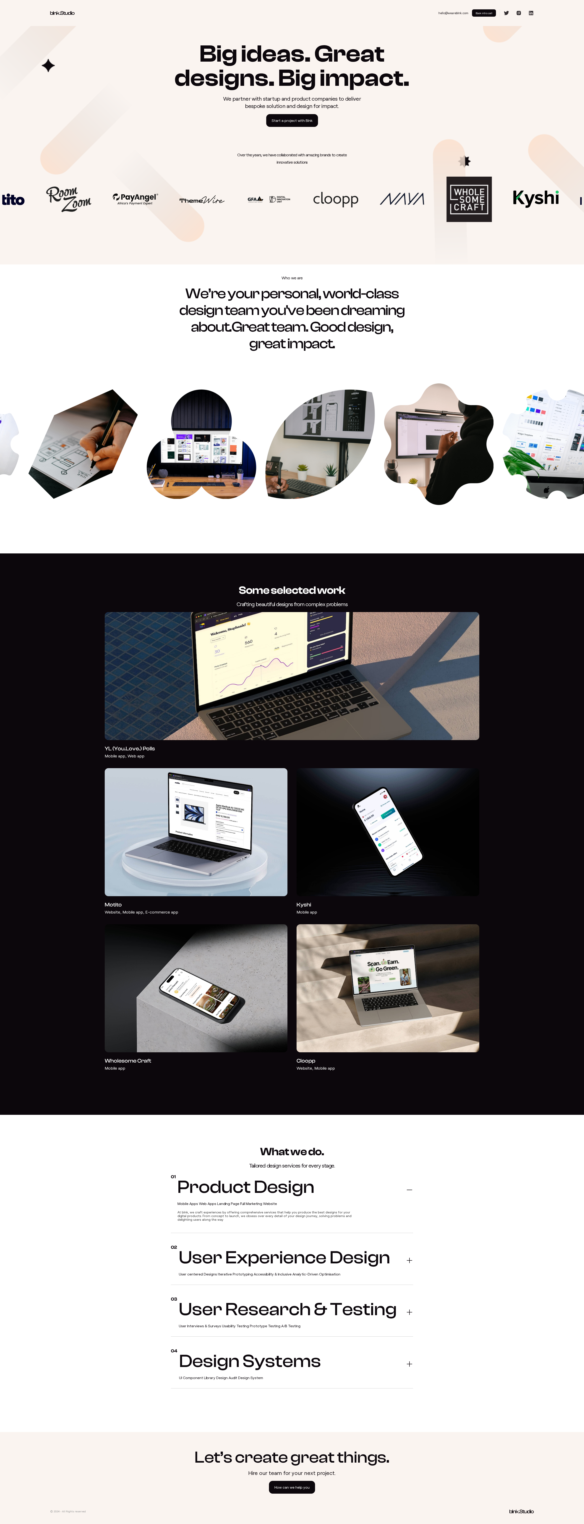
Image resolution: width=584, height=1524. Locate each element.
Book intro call (484, 13)
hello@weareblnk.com (453, 13)
